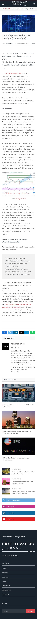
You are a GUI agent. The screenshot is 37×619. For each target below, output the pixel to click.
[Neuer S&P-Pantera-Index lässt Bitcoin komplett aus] (18, 446)
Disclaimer (5, 594)
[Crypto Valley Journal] (19, 3)
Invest (19, 9)
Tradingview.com (20, 199)
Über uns (5, 577)
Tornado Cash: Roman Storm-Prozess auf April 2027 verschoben (23, 492)
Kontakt (4, 568)
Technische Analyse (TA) (13, 73)
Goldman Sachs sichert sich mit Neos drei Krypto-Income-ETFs (17, 432)
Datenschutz (6, 590)
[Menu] (3, 3)
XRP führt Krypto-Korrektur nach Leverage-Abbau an (22, 483)
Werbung (5, 572)
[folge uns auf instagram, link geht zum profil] (18, 506)
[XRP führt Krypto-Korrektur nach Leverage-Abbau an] (6, 481)
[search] (34, 3)
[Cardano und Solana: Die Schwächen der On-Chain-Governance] (6, 471)
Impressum (6, 586)
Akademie (5, 564)
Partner (4, 581)
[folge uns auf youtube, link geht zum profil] (18, 519)
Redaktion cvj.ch (10, 44)
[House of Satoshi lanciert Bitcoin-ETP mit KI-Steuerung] (18, 393)
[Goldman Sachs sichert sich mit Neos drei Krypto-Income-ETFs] (18, 420)
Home (14, 9)
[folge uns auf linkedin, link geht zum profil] (18, 513)
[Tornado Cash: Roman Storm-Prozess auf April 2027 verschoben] (6, 491)
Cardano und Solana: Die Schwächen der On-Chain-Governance (23, 473)
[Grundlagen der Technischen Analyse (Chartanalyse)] (18, 23)
